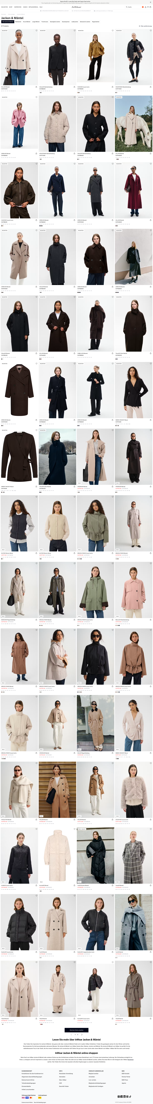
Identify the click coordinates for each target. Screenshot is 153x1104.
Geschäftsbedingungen (40, 1102)
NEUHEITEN (4, 7)
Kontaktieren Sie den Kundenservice (32, 1073)
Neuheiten (130, 1059)
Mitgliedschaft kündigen (96, 1086)
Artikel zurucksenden (28, 1089)
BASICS (25, 7)
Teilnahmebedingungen (29, 1083)
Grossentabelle (26, 1086)
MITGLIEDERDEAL (33, 7)
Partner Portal (126, 1077)
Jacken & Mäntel (21, 14)
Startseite (3, 14)
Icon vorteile (92, 1080)
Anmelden (92, 1077)
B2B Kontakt (125, 1073)
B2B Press (125, 1080)
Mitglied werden (93, 1073)
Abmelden (62, 1077)
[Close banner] (150, 2)
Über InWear (62, 1080)
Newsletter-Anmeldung (66, 1073)
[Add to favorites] (36, 30)
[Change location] (143, 7)
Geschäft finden (64, 1086)
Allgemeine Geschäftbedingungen (32, 1077)
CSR (60, 1083)
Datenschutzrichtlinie (28, 1080)
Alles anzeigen (11, 14)
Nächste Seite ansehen (76, 1030)
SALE (41, 7)
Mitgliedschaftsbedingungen (97, 1083)
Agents (124, 1083)
